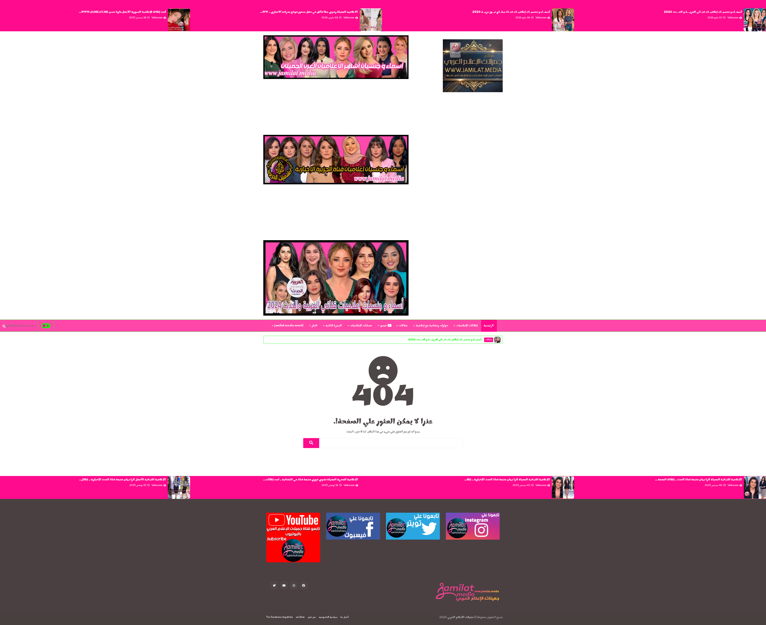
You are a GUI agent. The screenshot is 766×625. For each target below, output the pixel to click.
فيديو (383, 325)
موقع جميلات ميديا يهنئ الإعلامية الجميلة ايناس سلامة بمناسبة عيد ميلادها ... (119, 12)
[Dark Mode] (45, 325)
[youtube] (284, 585)
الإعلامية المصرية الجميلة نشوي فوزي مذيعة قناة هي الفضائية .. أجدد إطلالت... (502, 479)
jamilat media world (288, 325)
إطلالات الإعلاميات (467, 325)
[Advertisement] (336, 107)
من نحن (312, 617)
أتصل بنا (344, 617)
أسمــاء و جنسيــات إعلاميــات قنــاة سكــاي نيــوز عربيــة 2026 (703, 12)
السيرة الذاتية (334, 325)
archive (300, 617)
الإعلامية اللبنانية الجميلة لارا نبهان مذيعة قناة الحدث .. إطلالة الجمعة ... (122, 479)
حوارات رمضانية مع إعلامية (432, 325)
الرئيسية (489, 325)
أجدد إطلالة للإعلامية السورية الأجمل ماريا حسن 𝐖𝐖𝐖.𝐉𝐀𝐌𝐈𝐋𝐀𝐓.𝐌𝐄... (314, 12)
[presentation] (764, 20)
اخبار (314, 325)
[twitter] (274, 585)
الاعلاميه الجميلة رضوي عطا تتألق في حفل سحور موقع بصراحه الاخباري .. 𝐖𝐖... (501, 12)
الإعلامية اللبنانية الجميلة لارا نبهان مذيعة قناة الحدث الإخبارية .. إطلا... (699, 479)
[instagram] (294, 585)
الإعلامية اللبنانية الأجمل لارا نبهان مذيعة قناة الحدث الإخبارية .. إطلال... (314, 479)
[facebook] (303, 585)
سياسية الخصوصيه (328, 617)
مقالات (403, 325)
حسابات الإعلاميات (361, 325)
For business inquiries (279, 617)
